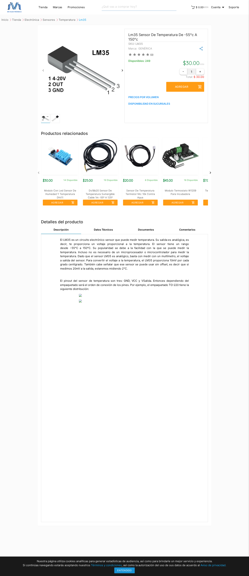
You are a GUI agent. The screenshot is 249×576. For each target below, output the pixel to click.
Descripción (61, 229)
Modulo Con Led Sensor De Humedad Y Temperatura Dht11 (60, 194)
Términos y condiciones (106, 565)
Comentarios (187, 229)
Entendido (124, 570)
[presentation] (43, 70)
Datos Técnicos (103, 229)
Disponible (72, 180)
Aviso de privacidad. (213, 565)
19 (105, 180)
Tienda (42, 7)
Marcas (57, 7)
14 (64, 180)
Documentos (146, 229)
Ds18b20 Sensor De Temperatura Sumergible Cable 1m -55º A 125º (100, 194)
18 (185, 180)
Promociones (76, 7)
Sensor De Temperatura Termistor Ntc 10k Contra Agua (140, 194)
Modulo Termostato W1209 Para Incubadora (180, 192)
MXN (205, 7)
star (130, 54)
